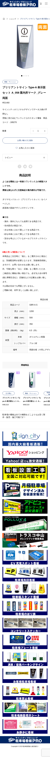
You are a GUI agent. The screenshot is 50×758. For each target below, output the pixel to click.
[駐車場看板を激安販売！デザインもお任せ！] (19, 3)
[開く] (46, 3)
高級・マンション (10, 82)
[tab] (21, 75)
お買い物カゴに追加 (25, 140)
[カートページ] (41, 3)
